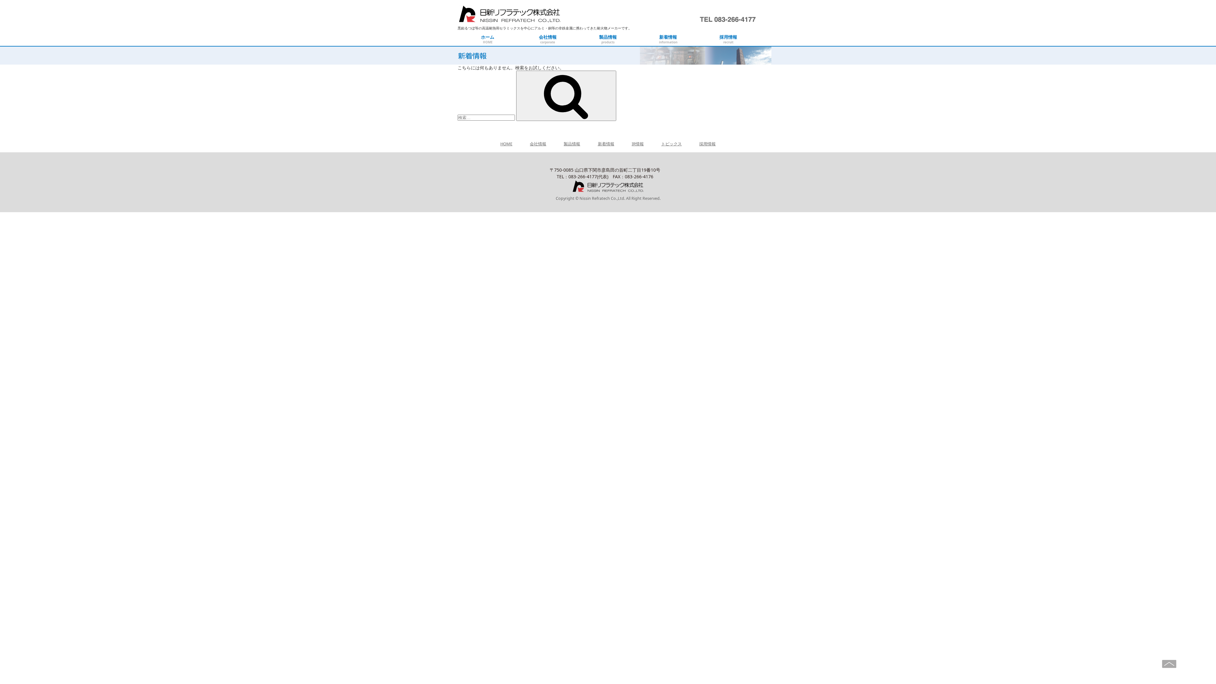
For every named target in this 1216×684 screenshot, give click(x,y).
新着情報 (606, 144)
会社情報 (538, 144)
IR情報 (638, 144)
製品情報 (572, 144)
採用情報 (707, 144)
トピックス (671, 144)
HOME (506, 144)
